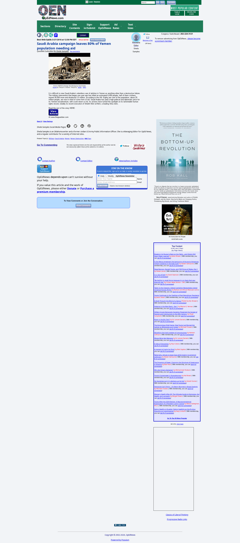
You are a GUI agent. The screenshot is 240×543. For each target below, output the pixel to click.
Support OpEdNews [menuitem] (103, 26)
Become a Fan (148, 40)
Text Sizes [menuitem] (130, 26)
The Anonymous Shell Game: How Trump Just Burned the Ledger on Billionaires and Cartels (174, 326)
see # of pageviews (164, 258)
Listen (83, 35)
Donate (71, 188)
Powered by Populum (120, 540)
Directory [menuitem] (60, 26)
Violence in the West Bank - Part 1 (166, 306)
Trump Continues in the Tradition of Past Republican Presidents (176, 295)
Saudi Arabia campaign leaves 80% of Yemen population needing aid (74, 45)
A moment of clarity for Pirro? (164, 349)
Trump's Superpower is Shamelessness (167, 376)
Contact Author (48, 161)
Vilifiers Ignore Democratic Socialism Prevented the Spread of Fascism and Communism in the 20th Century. (175, 313)
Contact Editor (86, 161)
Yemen (67, 138)
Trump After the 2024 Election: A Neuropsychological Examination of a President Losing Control (172, 403)
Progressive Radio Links (177, 519)
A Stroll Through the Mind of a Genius (167, 301)
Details (80, 87)
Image (55, 87)
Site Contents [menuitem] (74, 26)
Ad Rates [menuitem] (116, 26)
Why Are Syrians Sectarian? (163, 370)
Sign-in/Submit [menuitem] (89, 26)
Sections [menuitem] (45, 26)
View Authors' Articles (128, 161)
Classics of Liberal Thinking (177, 514)
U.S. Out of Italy (159, 275)
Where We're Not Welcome (163, 338)
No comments (75, 51)
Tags (88, 138)
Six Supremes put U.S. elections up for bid (169, 381)
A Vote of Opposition (161, 344)
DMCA (84, 87)
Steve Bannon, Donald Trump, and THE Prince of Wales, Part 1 (176, 269)
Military (51, 138)
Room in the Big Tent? (162, 320)
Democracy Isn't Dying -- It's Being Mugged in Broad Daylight (176, 387)
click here (180, 424)
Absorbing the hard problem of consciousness (170, 333)
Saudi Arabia (59, 138)
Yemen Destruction (77, 138)
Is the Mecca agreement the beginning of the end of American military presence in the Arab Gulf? (176, 263)
